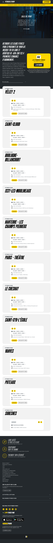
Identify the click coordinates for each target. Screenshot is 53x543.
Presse (4, 478)
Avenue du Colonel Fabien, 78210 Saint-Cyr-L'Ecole (24, 337)
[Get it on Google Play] (19, 519)
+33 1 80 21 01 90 (17, 397)
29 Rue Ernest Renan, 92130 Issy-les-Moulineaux (23, 208)
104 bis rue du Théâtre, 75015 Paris (20, 274)
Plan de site (5, 481)
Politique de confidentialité (8, 470)
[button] (14, 82)
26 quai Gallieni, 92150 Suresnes (19, 427)
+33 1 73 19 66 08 (17, 107)
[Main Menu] (3, 2)
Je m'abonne (38, 65)
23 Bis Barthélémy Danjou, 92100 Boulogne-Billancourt (24, 176)
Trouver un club (7, 490)
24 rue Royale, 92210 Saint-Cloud (20, 141)
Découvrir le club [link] (23, 113)
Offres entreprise (6, 476)
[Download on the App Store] (7, 519)
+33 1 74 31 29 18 (17, 206)
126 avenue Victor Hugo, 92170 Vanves (21, 368)
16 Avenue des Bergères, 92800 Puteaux (21, 399)
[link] (12, 101)
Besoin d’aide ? (6, 463)
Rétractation (5, 479)
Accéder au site (7, 530)
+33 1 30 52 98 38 (17, 335)
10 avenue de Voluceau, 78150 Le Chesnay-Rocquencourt (25, 305)
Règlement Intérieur (7, 464)
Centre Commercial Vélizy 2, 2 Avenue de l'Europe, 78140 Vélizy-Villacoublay (27, 110)
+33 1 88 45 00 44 (17, 272)
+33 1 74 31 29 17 (17, 175)
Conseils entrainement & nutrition (10, 475)
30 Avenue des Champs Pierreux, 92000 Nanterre (23, 243)
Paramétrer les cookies (7, 472)
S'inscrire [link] (14, 113)
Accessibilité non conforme (8, 473)
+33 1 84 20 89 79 (17, 241)
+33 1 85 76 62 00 (17, 304)
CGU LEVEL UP (6, 469)
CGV (3, 466)
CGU (3, 467)
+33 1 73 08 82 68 (17, 366)
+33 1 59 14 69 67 (17, 139)
